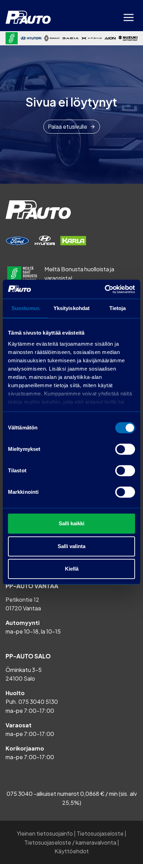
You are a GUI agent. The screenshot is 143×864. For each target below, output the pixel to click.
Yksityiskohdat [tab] (71, 308)
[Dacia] (70, 38)
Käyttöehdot (71, 851)
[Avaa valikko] (128, 17)
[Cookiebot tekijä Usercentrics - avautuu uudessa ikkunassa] (104, 289)
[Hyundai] (30, 38)
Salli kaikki (71, 523)
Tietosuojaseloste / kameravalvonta (70, 842)
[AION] (110, 38)
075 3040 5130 (38, 701)
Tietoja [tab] (117, 308)
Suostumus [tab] (25, 308)
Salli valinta (71, 546)
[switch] (125, 449)
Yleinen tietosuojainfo (45, 833)
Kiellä (71, 569)
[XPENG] (91, 38)
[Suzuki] (127, 38)
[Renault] (52, 38)
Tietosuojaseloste (100, 833)
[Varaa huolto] (17, 240)
